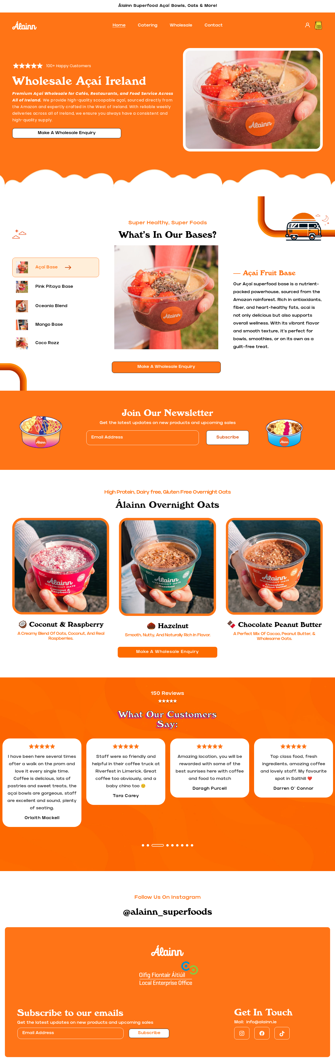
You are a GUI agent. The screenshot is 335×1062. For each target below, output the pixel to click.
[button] (318, 25)
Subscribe (227, 438)
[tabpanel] (41, 782)
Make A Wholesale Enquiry (67, 133)
